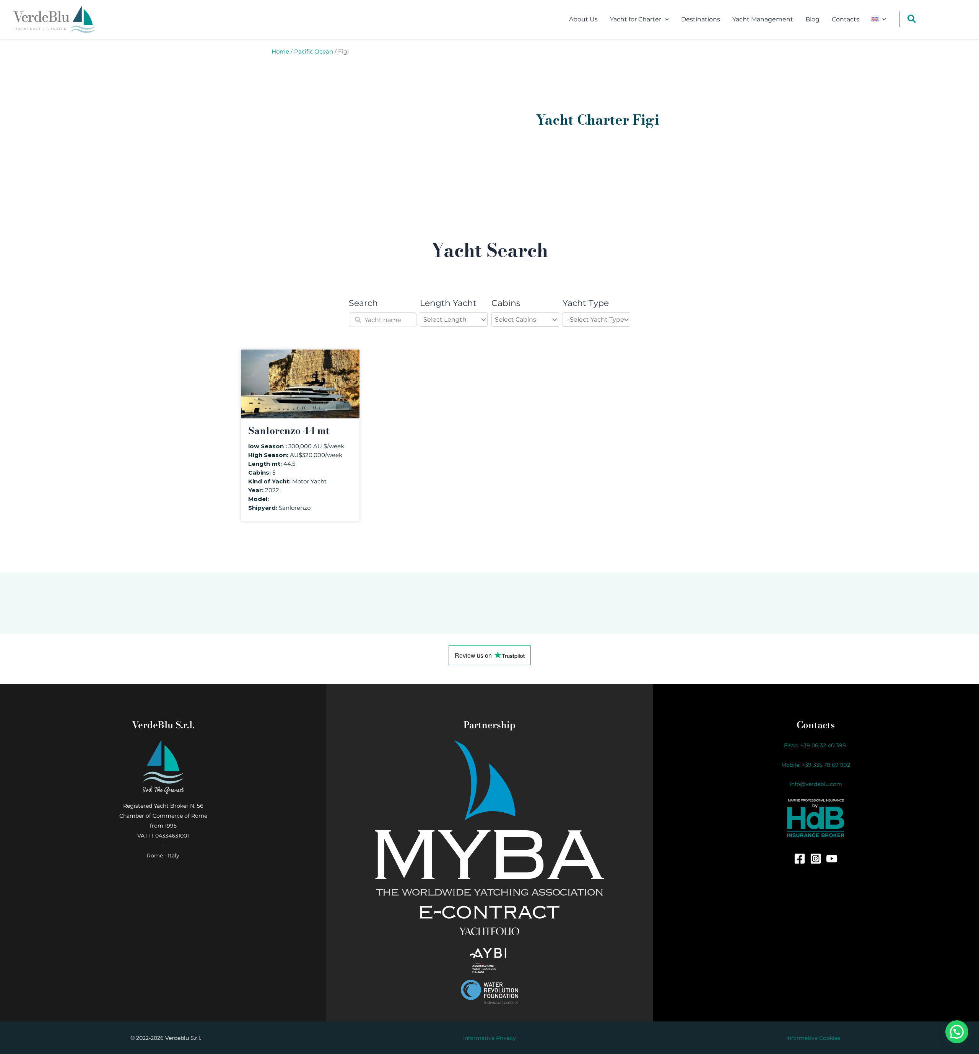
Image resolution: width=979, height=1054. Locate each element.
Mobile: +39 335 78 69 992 (815, 764)
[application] (665, 19)
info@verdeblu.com (816, 784)
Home (280, 51)
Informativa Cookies (813, 1037)
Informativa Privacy (489, 1037)
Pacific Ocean (313, 51)
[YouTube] (832, 858)
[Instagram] (815, 858)
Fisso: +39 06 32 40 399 (815, 745)
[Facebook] (799, 858)
